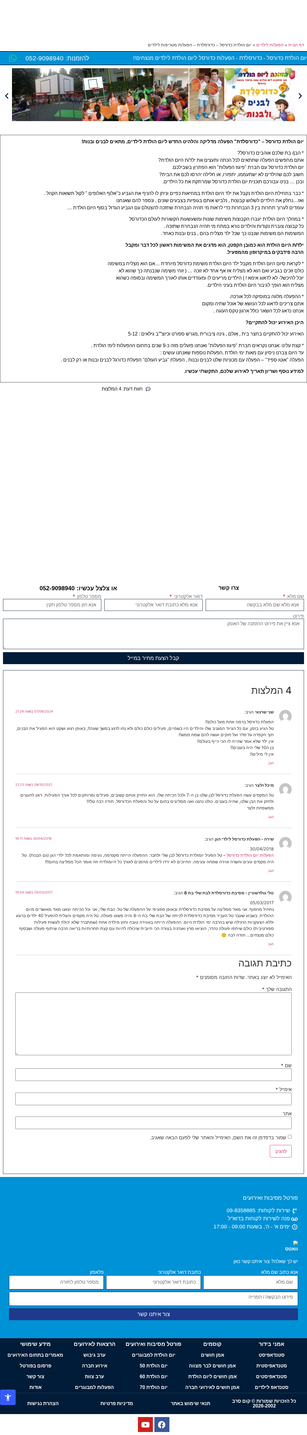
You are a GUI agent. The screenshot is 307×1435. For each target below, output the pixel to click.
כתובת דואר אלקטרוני (179, 1272)
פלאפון (97, 1272)
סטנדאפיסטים (271, 1376)
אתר (287, 1113)
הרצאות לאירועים (94, 1344)
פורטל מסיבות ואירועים (270, 1198)
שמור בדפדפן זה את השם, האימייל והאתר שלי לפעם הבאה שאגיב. (218, 1137)
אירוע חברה (94, 1365)
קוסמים (212, 1344)
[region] (153, 1417)
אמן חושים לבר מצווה (212, 1365)
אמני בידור (271, 1344)
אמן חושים (212, 1355)
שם (286, 1065)
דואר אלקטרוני (188, 596)
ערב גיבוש (94, 1355)
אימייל (284, 1089)
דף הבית (296, 45)
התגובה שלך (277, 989)
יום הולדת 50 (154, 1365)
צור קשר (35, 1376)
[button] (6, 95)
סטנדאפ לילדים (271, 1387)
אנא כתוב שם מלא (279, 1272)
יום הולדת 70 (154, 1387)
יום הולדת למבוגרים (153, 1355)
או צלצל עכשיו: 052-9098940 (78, 588)
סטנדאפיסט (272, 1355)
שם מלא (295, 596)
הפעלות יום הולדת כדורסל (249, 855)
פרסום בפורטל (35, 1365)
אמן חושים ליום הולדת (212, 1376)
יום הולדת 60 (154, 1376)
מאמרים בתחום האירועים (35, 1355)
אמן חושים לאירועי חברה (212, 1387)
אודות (35, 1387)
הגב (271, 763)
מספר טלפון (88, 596)
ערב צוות (94, 1376)
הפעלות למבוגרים (94, 1387)
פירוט (298, 616)
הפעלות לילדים (270, 45)
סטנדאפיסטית (271, 1365)
